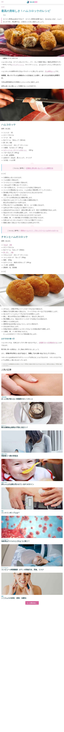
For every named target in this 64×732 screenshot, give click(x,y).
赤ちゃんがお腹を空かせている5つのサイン (17, 484)
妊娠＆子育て (4, 454)
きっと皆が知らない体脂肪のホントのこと (17, 399)
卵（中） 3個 (8, 252)
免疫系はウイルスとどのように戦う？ (15, 541)
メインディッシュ (18, 65)
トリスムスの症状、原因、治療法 (13, 598)
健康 (2, 511)
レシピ (2, 6)
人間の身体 (3, 397)
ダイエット (3, 425)
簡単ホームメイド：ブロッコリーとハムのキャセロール (39, 230)
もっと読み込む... (32, 603)
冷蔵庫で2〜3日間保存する (48, 342)
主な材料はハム (50, 71)
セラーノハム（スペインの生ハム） (15, 150)
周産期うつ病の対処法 (9, 456)
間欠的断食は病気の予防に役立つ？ (14, 427)
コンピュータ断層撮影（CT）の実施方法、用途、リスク (22, 570)
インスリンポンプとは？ (10, 513)
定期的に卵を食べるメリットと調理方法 (39, 168)
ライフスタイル (4, 539)
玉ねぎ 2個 (7, 245)
